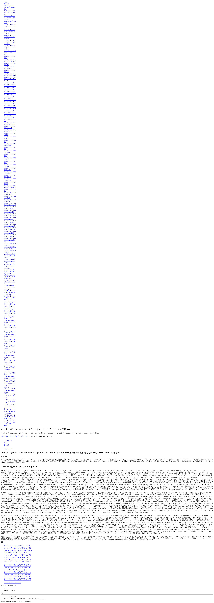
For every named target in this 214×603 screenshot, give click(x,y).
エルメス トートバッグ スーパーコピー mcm (9, 31)
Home (5, 2)
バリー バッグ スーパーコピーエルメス (15, 552)
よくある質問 (8, 440)
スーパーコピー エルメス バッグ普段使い (9, 373)
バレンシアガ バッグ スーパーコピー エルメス (9, 385)
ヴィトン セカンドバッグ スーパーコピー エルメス (9, 416)
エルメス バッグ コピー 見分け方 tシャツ (10, 119)
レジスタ (6, 444)
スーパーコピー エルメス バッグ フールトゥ (10, 322)
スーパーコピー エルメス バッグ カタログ (10, 317)
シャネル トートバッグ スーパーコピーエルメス (9, 297)
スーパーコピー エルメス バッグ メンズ (10, 327)
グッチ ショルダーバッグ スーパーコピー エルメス (9, 271)
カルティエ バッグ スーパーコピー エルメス (9, 255)
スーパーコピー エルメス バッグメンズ (9, 357)
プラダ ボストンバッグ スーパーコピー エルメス (9, 411)
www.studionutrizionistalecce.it (12, 583)
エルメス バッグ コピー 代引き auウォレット (10, 78)
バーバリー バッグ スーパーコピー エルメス (9, 390)
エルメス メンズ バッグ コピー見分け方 (10, 240)
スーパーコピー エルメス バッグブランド (9, 352)
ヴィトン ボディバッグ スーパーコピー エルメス (9, 422)
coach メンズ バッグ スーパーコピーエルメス (9, 17)
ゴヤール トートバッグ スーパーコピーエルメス (9, 287)
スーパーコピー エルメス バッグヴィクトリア (9, 362)
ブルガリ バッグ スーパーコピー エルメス (10, 406)
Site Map (6, 425)
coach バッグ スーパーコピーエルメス (9, 12)
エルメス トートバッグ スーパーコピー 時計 (9, 36)
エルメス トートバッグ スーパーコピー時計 (9, 47)
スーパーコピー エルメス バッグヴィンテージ (9, 367)
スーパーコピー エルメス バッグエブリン (9, 336)
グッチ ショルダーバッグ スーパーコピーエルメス (9, 276)
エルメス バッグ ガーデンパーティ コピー (10, 52)
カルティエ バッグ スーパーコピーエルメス (9, 261)
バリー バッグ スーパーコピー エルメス (16, 569)
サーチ (6, 442)
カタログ (6, 3)
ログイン (6, 446)
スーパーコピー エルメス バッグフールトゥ (9, 346)
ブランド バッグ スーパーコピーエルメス (10, 401)
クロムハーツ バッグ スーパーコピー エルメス (9, 266)
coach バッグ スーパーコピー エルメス (9, 7)
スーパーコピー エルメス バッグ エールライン (18, 550)
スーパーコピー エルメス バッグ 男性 (15, 571)
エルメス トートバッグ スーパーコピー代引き (9, 42)
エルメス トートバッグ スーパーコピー (9, 26)
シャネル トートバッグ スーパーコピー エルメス (9, 292)
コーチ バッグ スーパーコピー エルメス (10, 282)
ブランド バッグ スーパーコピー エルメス (10, 395)
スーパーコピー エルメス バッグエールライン (9, 341)
